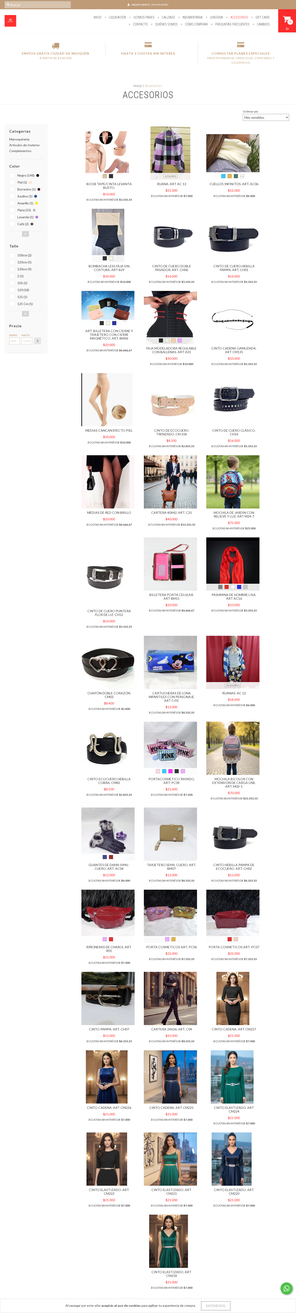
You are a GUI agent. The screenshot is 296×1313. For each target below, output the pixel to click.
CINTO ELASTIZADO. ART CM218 (171, 1274)
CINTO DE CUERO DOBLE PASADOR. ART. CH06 (171, 268)
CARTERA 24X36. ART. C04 (171, 1029)
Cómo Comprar (196, 24)
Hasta (26, 335)
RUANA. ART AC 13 (171, 184)
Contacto (140, 24)
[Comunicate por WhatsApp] (287, 1288)
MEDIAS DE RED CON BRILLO (109, 513)
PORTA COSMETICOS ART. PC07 (234, 947)
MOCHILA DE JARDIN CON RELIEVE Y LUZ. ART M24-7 (234, 514)
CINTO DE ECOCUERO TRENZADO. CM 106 (171, 432)
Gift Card (262, 17)
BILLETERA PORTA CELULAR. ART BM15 (171, 596)
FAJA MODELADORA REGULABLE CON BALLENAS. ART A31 (171, 350)
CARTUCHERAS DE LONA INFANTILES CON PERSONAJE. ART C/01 (171, 696)
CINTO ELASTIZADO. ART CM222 (109, 1191)
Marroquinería (19, 139)
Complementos (20, 151)
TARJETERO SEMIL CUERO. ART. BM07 (171, 866)
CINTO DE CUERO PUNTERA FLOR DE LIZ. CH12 (109, 613)
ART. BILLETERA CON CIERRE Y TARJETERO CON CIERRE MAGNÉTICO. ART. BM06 (109, 334)
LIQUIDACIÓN (117, 17)
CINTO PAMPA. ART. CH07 (109, 1029)
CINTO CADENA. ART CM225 (171, 1108)
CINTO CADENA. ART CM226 (109, 1108)
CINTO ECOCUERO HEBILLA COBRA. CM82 (109, 781)
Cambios (263, 24)
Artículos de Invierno (24, 145)
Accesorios (239, 17)
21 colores (232, 685)
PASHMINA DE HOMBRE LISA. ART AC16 (234, 596)
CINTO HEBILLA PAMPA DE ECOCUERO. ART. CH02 (233, 866)
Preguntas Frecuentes (232, 24)
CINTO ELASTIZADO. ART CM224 (234, 1109)
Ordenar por (250, 111)
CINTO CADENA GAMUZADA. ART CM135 (233, 350)
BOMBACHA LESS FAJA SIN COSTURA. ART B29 (109, 268)
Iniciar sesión (159, 4)
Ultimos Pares (143, 17)
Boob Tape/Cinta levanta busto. (109, 186)
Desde (13, 335)
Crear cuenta (140, 4)
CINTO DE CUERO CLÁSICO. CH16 (234, 432)
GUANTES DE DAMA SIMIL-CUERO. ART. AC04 (109, 866)
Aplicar (37, 340)
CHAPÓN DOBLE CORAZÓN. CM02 (109, 695)
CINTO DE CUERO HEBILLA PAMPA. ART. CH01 (234, 268)
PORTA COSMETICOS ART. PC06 (171, 947)
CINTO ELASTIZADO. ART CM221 (171, 1191)
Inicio (98, 17)
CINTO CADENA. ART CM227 (234, 1029)
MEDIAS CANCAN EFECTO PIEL (109, 430)
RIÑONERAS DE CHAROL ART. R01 (109, 949)
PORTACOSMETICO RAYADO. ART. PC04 (171, 781)
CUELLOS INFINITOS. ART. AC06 (234, 184)
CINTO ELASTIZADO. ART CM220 (234, 1191)
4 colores (170, 176)
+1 (242, 176)
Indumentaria (192, 17)
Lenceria (216, 17)
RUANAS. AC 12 (234, 693)
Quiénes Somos (166, 24)
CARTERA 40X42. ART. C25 (171, 513)
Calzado (168, 17)
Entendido (215, 1306)
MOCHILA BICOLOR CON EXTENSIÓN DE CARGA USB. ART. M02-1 (234, 782)
